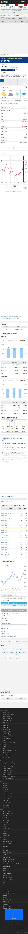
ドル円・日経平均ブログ (9, 807)
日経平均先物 (6, 733)
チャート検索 (6, 757)
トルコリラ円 (6, 798)
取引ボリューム (6, 901)
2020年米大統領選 (7, 877)
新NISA (8, 18)
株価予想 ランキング (7, 658)
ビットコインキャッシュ (8, 893)
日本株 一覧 (6, 752)
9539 (3, 547)
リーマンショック (7, 848)
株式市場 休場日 (7, 755)
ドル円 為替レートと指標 (9, 764)
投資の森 (4, 2)
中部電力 (6, 525)
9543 (3, 542)
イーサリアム (6, 889)
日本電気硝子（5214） (6, 623)
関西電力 (6, 530)
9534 (3, 554)
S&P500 (5, 833)
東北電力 (6, 532)
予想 (16, 21)
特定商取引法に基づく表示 (9, 908)
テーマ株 (24, 10)
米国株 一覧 (6, 826)
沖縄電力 (6, 549)
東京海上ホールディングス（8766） (9, 636)
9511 (3, 549)
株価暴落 (5, 839)
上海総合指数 (6, 835)
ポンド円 (5, 787)
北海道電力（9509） (21, 641)
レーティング (8, 10)
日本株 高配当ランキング (21, 649)
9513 (3, 515)
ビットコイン (6, 884)
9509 (3, 540)
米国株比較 (20, 10)
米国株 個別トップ (7, 824)
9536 (3, 513)
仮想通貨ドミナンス (7, 897)
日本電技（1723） (5, 633)
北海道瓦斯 (7, 554)
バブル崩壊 (5, 850)
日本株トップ (2, 18)
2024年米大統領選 (7, 875)
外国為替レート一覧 (8, 762)
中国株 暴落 (6, 854)
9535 (3, 552)
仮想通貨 (5, 882)
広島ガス (6, 552)
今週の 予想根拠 (7, 772)
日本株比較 (14, 10)
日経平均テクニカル (8, 729)
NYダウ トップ (6, 811)
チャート (15, 82)
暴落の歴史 (5, 846)
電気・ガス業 (11, 58)
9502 (3, 525)
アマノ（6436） (4, 618)
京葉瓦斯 (6, 547)
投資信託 (5, 870)
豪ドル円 (5, 783)
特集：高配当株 (6, 857)
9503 (3, 530)
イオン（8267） (4, 620)
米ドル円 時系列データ (8, 778)
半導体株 (14, 12)
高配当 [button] (13, 18)
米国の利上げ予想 (7, 817)
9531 (3, 557)
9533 (3, 537)
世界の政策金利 (6, 805)
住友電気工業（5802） (6, 626)
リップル (5, 887)
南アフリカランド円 (7, 794)
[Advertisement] (14, 38)
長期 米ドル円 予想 (7, 774)
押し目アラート (25, 18)
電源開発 (6, 515)
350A (3, 510)
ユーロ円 (5, 785)
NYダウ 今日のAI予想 (8, 813)
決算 (9, 21)
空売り (20, 82)
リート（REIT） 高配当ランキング (11, 863)
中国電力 (6, 544)
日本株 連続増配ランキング (9, 750)
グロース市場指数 (7, 738)
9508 (3, 527)
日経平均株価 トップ (8, 712)
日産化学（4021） (5, 615)
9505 (3, 520)
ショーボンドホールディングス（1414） (10, 613)
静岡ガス (6, 542)
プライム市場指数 (7, 735)
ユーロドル (5, 789)
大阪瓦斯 (6, 535)
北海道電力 (7, 540)
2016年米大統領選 (7, 879)
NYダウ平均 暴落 (7, 843)
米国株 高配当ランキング (8, 652)
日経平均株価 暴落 (7, 841)
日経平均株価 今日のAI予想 (9, 714)
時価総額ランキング (7, 895)
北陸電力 (6, 520)
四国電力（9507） (6, 641)
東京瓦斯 (6, 557)
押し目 (23, 1)
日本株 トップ (6, 746)
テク (2, 82)
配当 (3, 21)
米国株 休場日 (6, 828)
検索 (4, 748)
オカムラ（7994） (5, 631)
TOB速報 (20, 18)
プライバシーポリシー (8, 906)
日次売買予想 (6, 722)
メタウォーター (8, 518)
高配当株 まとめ (6, 649)
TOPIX (17, 421)
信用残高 (10, 82)
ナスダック (5, 831)
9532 (3, 535)
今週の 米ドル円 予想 (8, 770)
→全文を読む (5, 461)
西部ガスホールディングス (10, 513)
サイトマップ (6, 904)
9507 (3, 523)
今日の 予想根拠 (7, 768)
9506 (3, 532)
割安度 (10, 90)
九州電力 (6, 527)
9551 (3, 518)
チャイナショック (7, 852)
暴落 (22, 21)
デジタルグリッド (8, 510)
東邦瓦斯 (6, 537)
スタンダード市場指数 (8, 736)
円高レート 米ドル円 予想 (9, 776)
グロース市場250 (23, 421)
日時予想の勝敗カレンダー (9, 718)
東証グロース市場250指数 (9, 742)
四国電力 (6, 523)
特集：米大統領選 (7, 873)
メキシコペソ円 (6, 802)
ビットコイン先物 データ (9, 899)
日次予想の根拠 (6, 716)
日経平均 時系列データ (8, 731)
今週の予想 (5, 725)
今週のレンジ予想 (7, 815)
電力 (16, 58)
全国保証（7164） (5, 628)
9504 (3, 544)
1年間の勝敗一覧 (7, 720)
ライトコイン (6, 891)
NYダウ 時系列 (6, 820)
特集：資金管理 (6, 866)
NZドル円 (5, 800)
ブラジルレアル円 (7, 796)
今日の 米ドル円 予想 (8, 766)
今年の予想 (5, 727)
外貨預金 (5, 868)
